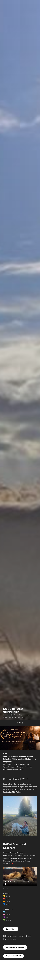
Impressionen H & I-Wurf (15, 947)
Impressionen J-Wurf (13, 956)
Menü (21, 723)
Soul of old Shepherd (13, 710)
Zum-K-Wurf (10, 929)
